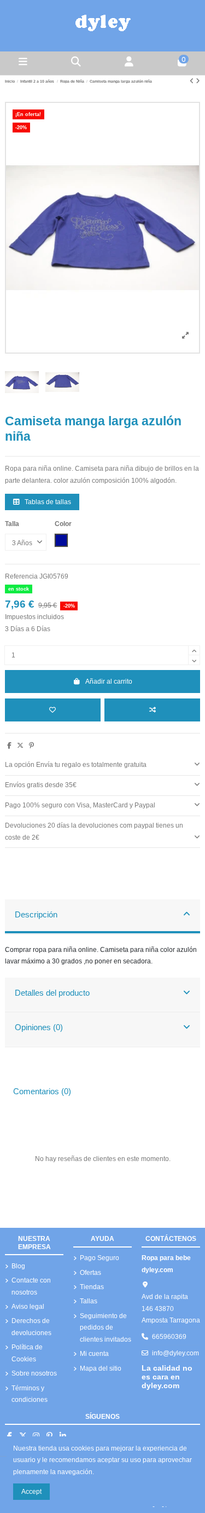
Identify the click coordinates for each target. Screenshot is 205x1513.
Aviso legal (27, 1306)
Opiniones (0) (39, 1027)
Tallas (88, 1301)
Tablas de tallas (47, 502)
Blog (18, 1266)
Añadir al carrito (108, 681)
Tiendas (92, 1287)
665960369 (169, 1337)
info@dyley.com (175, 1353)
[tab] (102, 765)
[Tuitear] (20, 745)
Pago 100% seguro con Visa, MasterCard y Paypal (80, 805)
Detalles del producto (52, 993)
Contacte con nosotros (31, 1286)
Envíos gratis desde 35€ (41, 785)
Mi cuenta (94, 1354)
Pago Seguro (99, 1258)
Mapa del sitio (100, 1368)
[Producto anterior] (193, 81)
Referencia (21, 576)
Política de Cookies (27, 1353)
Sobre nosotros (34, 1373)
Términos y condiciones (29, 1394)
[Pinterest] (31, 745)
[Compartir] (9, 745)
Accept (31, 1491)
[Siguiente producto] (198, 81)
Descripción (36, 914)
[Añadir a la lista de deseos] (53, 709)
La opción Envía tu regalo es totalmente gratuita (76, 765)
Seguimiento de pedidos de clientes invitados (105, 1327)
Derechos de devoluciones (31, 1327)
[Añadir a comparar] (152, 709)
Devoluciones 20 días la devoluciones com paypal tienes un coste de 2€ (94, 831)
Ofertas (90, 1273)
